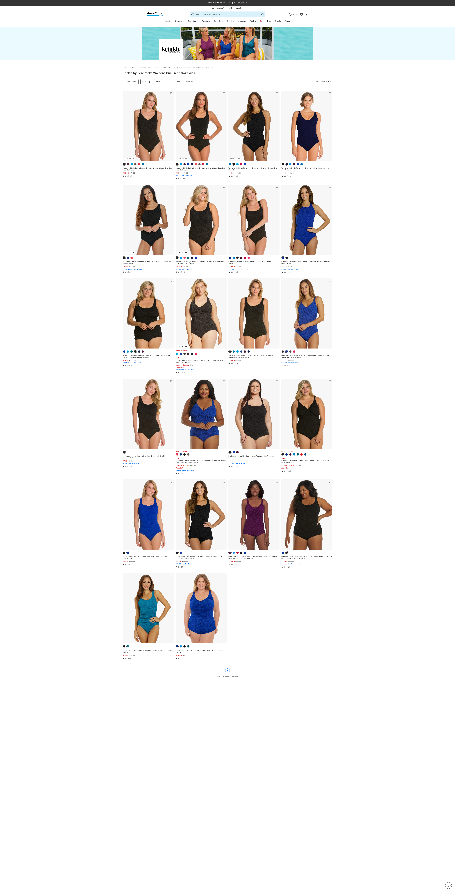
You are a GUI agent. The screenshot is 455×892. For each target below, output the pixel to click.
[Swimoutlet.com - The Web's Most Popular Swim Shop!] (155, 14)
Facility (253, 21)
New (269, 21)
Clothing (230, 21)
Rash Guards (193, 21)
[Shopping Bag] (307, 14)
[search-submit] (192, 14)
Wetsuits (206, 21)
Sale (262, 21)
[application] (448, 885)
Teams (287, 21)
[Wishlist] (301, 14)
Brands (278, 21)
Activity (168, 21)
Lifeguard (242, 21)
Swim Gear (218, 21)
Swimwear (179, 21)
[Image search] (262, 14)
